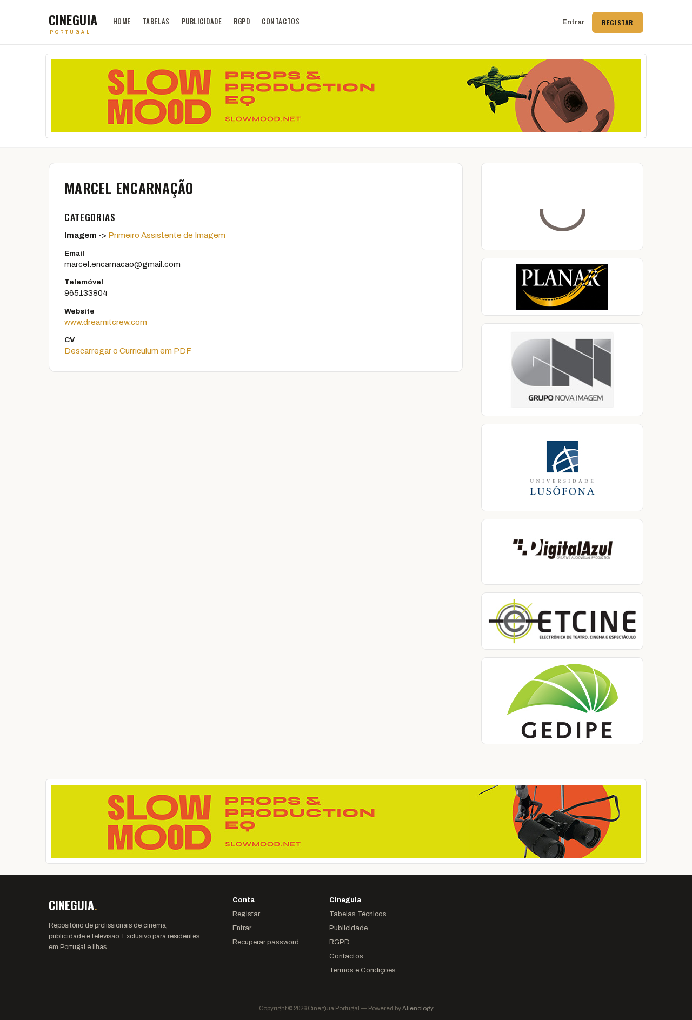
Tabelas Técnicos (358, 914)
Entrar (573, 22)
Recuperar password (265, 942)
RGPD (242, 21)
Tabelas (156, 21)
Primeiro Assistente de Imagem (166, 235)
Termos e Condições (362, 970)
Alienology (418, 1008)
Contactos (281, 21)
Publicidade (202, 21)
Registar (618, 22)
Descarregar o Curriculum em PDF (127, 350)
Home (122, 21)
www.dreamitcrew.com (105, 322)
